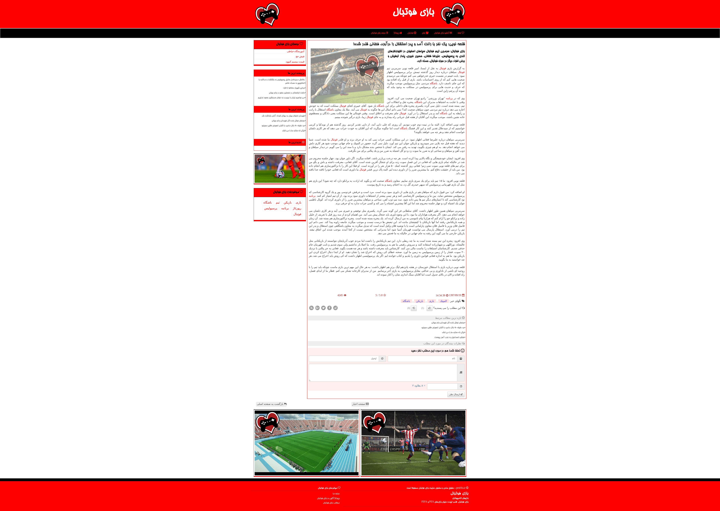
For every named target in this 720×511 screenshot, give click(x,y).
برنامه (449, 98)
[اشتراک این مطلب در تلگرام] (335, 307)
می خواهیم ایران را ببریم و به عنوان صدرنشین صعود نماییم (281, 98)
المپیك (443, 301)
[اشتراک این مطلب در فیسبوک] (329, 307)
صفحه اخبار (359, 404)
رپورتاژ (397, 33)
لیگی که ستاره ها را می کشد (453, 333)
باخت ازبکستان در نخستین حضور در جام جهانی (286, 93)
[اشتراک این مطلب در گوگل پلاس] (317, 307)
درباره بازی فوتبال (378, 33)
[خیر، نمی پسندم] (414, 308)
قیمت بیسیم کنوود (295, 61)
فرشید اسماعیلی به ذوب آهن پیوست (449, 337)
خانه (460, 33)
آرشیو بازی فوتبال (442, 33)
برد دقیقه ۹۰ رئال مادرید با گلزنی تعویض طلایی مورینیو (443, 328)
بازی (424, 33)
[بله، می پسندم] (430, 308)
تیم (278, 202)
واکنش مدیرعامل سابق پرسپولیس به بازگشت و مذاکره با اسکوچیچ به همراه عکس (281, 81)
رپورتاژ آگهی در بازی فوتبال (328, 498)
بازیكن (419, 301)
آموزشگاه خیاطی (295, 51)
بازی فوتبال (413, 13)
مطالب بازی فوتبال (331, 503)
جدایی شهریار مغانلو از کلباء (293, 88)
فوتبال (410, 33)
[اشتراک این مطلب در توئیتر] (323, 307)
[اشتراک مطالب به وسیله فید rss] (311, 307)
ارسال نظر (454, 394)
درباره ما (336, 494)
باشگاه (433, 83)
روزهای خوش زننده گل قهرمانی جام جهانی (447, 323)
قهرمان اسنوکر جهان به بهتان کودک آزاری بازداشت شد (283, 116)
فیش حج (300, 56)
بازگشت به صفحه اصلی (270, 404)
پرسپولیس (270, 208)
